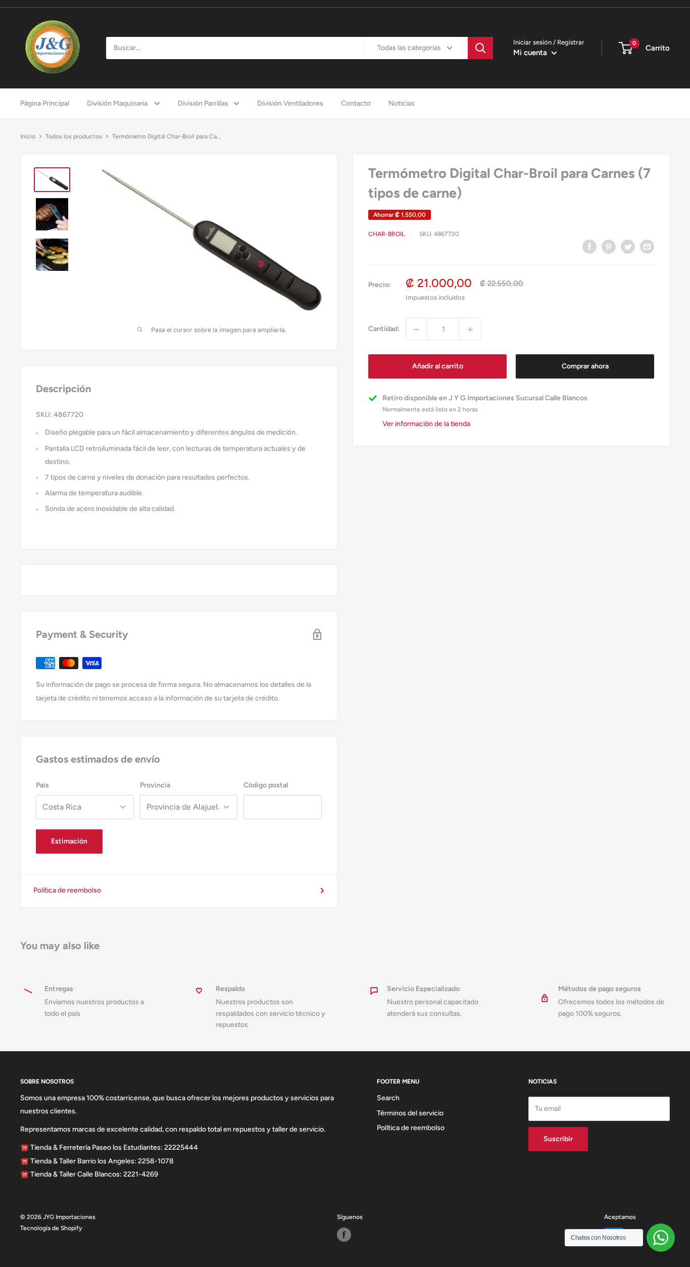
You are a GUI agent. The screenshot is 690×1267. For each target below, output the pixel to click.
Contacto (356, 103)
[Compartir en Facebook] (589, 247)
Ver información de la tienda (426, 423)
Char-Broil (386, 234)
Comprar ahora (585, 366)
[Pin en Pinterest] (609, 247)
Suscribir (558, 1139)
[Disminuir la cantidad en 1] (416, 329)
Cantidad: (384, 328)
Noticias (401, 103)
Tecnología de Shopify (51, 1228)
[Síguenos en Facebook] (344, 1235)
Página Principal (44, 103)
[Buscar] (480, 48)
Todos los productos (73, 136)
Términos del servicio (410, 1113)
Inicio (27, 136)
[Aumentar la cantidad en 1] (470, 329)
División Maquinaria (118, 103)
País (42, 785)
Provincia (155, 785)
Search (388, 1098)
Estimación (69, 841)
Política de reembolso (67, 890)
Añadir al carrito (437, 366)
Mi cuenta (531, 52)
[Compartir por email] (647, 247)
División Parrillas (203, 103)
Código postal (265, 785)
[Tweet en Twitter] (628, 247)
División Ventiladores (290, 103)
